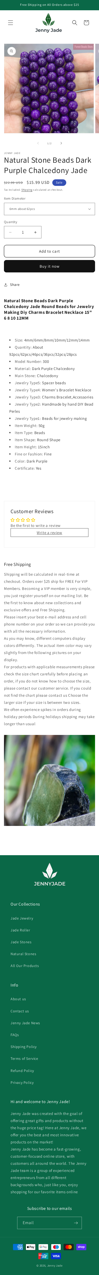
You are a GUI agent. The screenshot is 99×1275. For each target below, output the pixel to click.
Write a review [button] (49, 532)
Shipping (26, 189)
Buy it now (50, 266)
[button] (10, 22)
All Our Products (25, 965)
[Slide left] (38, 143)
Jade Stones (21, 942)
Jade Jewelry (22, 918)
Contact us (20, 1011)
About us (18, 999)
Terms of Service (24, 1058)
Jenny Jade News (25, 1023)
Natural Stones (23, 953)
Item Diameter (14, 198)
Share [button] (15, 284)
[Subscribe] (76, 1223)
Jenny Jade (55, 1265)
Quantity (10, 222)
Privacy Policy (22, 1082)
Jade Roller (20, 930)
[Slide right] (61, 143)
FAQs (15, 1034)
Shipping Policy (24, 1046)
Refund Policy (22, 1070)
